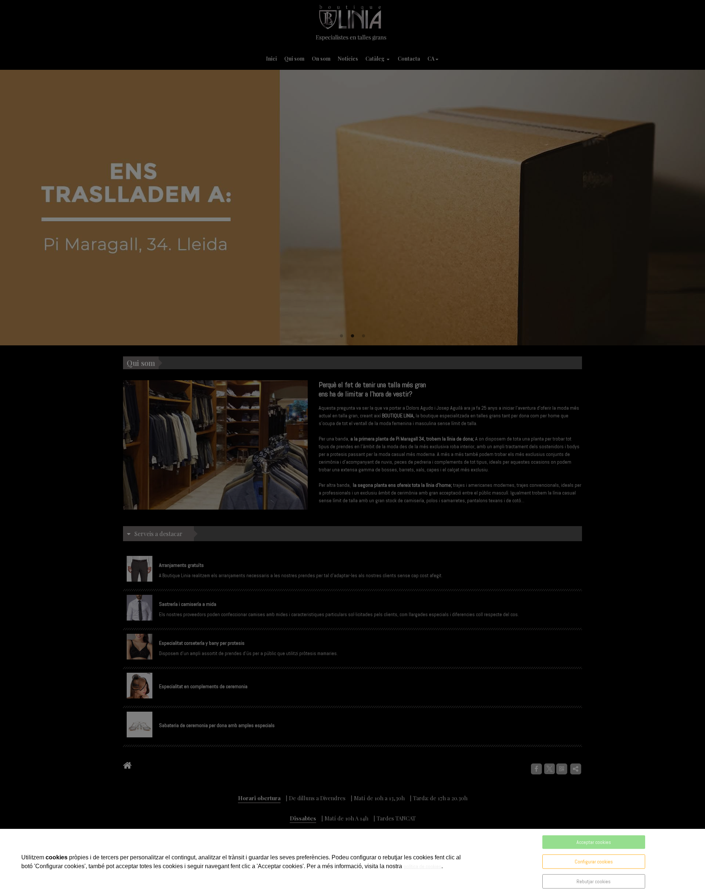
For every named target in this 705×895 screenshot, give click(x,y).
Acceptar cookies (593, 842)
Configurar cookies (594, 861)
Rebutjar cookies (593, 881)
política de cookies (422, 866)
